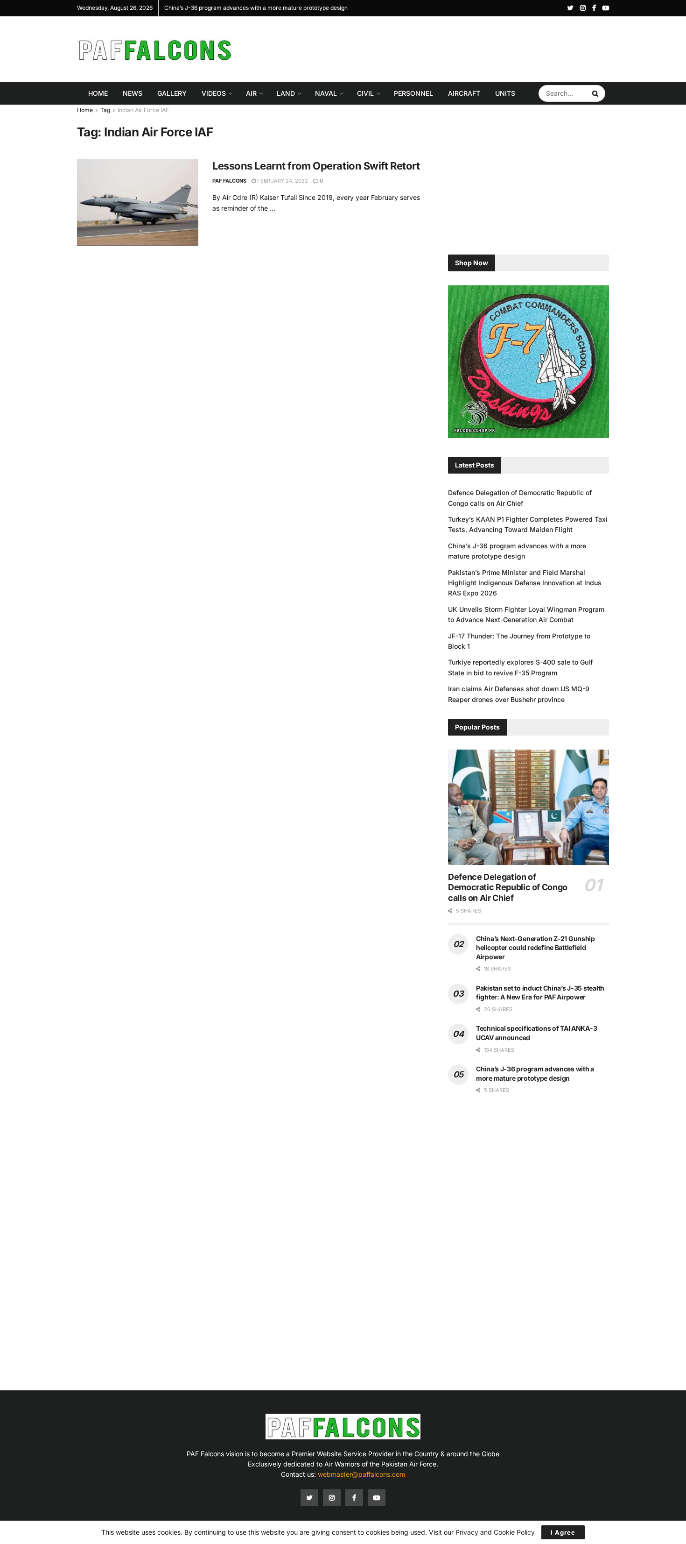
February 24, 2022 (282, 180)
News (132, 93)
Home (98, 93)
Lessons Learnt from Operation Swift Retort (316, 166)
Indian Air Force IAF (143, 109)
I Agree (563, 1532)
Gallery (172, 93)
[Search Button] (596, 93)
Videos (214, 93)
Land (286, 93)
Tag (105, 109)
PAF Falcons (229, 180)
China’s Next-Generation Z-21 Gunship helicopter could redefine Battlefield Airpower (535, 948)
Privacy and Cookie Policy (495, 1532)
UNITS (505, 93)
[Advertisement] (439, 48)
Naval (326, 93)
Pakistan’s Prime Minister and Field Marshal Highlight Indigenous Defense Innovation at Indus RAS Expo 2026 (525, 582)
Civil (365, 93)
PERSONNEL (413, 93)
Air (251, 93)
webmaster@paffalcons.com (361, 1474)
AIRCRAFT (464, 93)
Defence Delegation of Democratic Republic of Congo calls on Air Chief (507, 887)
